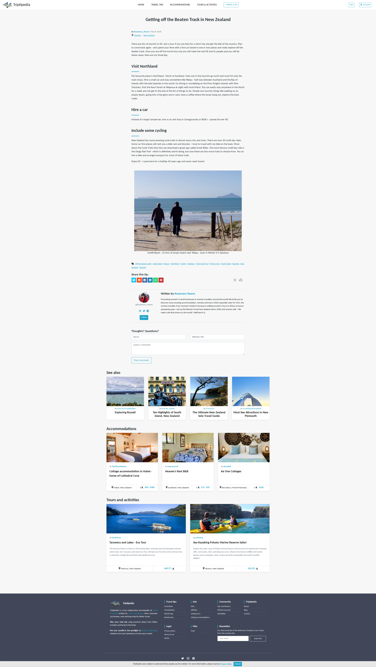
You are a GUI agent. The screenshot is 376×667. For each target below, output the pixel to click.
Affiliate (194, 610)
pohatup (199, 538)
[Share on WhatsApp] (155, 280)
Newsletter (221, 614)
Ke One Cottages (231, 471)
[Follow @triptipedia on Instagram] (188, 658)
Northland (175, 264)
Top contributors (223, 606)
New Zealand (149, 35)
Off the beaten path (143, 264)
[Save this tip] (234, 280)
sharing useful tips (149, 631)
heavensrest (173, 467)
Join (351, 5)
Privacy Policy (225, 664)
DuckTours (116, 538)
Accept (238, 664)
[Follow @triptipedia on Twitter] (183, 658)
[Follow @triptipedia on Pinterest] (193, 658)
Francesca (210, 409)
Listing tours (195, 614)
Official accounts (223, 610)
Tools (193, 631)
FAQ (192, 606)
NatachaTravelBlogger (126, 409)
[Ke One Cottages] (244, 447)
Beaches (235, 264)
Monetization (169, 610)
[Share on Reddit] (139, 280)
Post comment (141, 360)
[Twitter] (144, 311)
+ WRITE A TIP (231, 5)
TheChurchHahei (119, 467)
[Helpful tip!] (240, 280)
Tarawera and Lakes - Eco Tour (127, 542)
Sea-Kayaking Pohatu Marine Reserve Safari (219, 542)
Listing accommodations (200, 617)
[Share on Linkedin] (150, 280)
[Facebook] (148, 311)
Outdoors (191, 264)
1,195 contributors (135, 613)
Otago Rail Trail (202, 264)
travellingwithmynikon (252, 409)
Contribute (168, 606)
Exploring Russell (125, 412)
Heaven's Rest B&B (176, 471)
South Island (158, 264)
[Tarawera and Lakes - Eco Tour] (146, 518)
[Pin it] (161, 280)
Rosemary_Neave (141, 32)
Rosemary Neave (184, 293)
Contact (247, 614)
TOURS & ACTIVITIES (207, 5)
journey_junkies (168, 409)
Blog (245, 610)
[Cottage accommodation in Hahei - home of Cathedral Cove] (132, 447)
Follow (144, 317)
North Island (226, 264)
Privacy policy (169, 631)
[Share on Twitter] (133, 280)
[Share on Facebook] (144, 280)
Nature (167, 264)
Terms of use (169, 635)
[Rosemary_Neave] (144, 297)
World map (168, 614)
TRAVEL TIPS (157, 5)
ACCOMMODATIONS (180, 5)
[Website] (140, 311)
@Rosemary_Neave (144, 305)
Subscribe (258, 639)
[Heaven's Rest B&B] (188, 447)
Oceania (137, 35)
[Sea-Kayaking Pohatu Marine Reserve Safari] (230, 518)
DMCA (166, 638)
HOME (141, 5)
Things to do (215, 264)
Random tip (168, 617)
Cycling (183, 264)
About (246, 606)
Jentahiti (227, 467)
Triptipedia (21, 5)
